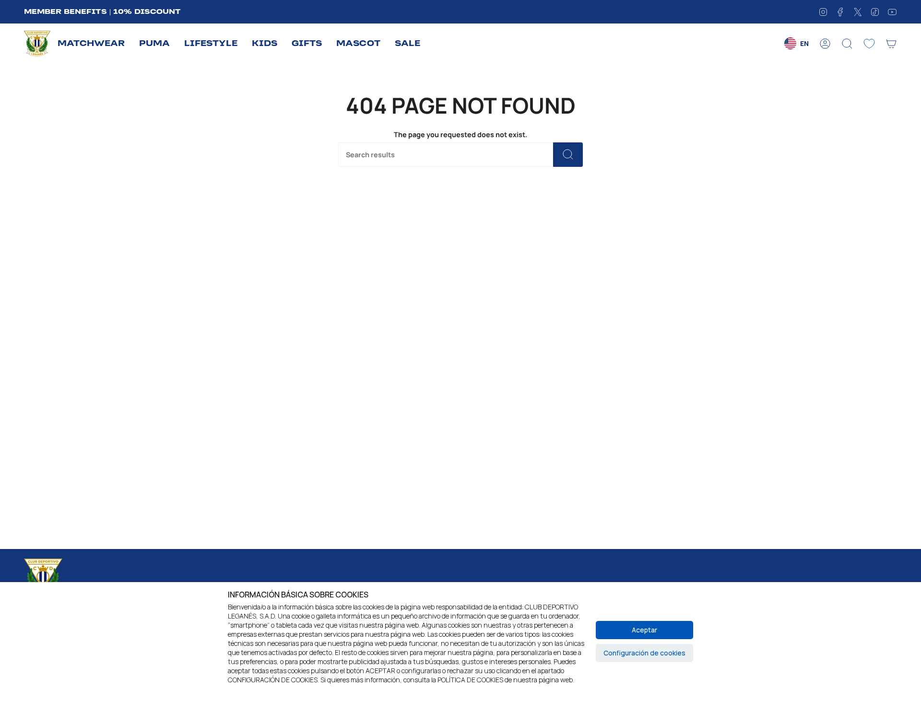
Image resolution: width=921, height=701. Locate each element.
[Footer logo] (43, 577)
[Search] (568, 154)
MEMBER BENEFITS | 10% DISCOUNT (102, 11)
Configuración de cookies (644, 652)
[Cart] (891, 43)
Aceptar (644, 629)
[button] (91, 44)
